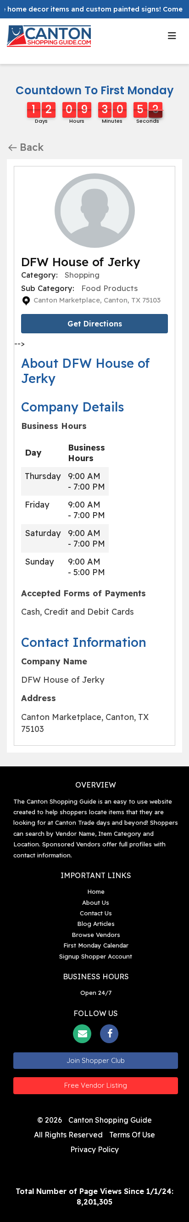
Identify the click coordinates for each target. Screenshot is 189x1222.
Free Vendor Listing (95, 1085)
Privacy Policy (94, 1149)
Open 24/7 (95, 992)
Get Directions (94, 323)
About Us (95, 902)
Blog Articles (96, 923)
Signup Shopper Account (95, 956)
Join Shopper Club (96, 1060)
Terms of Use (132, 1134)
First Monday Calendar (95, 945)
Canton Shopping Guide (110, 1120)
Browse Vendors (96, 934)
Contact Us (96, 913)
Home (96, 891)
